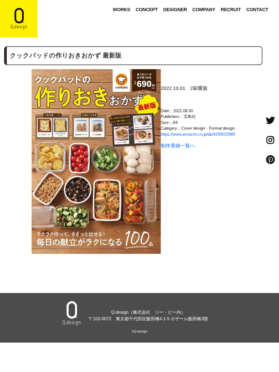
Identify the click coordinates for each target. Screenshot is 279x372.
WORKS (121, 9)
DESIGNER (175, 9)
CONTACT (257, 9)
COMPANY (203, 9)
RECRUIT (231, 9)
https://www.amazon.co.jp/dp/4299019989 (198, 134)
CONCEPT (147, 9)
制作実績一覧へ (178, 145)
